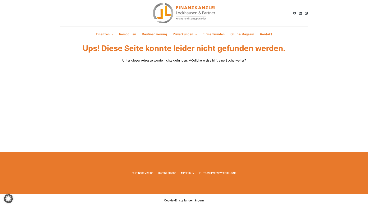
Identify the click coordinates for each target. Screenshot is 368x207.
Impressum (188, 173)
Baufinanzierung (154, 34)
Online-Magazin (242, 34)
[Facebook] (294, 13)
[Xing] (306, 13)
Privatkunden (183, 34)
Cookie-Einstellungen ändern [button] (184, 200)
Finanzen (103, 34)
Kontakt (266, 34)
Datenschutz (167, 173)
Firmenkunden (214, 34)
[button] (8, 198)
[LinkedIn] (300, 13)
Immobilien (127, 34)
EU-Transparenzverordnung (218, 173)
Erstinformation (143, 173)
